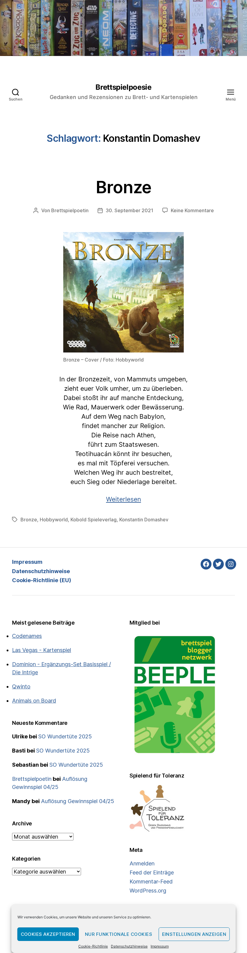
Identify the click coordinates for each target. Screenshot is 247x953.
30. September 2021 (129, 210)
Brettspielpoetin (70, 210)
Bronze (124, 187)
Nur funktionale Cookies (118, 934)
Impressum (160, 946)
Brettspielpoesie (123, 87)
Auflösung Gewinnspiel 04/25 (77, 801)
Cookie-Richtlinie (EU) (41, 580)
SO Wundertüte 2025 (65, 736)
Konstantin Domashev (143, 520)
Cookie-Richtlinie (93, 946)
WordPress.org (148, 890)
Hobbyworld (54, 520)
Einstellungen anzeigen (194, 934)
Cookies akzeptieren (48, 934)
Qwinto (21, 686)
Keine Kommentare (192, 210)
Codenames (27, 636)
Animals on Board (34, 700)
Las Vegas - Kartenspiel (41, 650)
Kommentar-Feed (151, 881)
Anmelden (142, 863)
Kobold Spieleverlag (93, 520)
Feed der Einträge (152, 872)
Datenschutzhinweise (129, 946)
